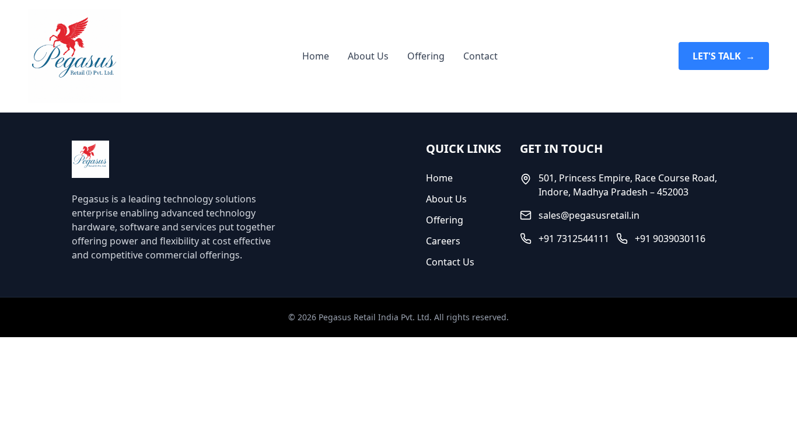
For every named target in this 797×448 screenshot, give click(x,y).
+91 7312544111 (574, 238)
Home (315, 56)
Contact (480, 56)
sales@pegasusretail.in (589, 215)
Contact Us (450, 262)
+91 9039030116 (670, 238)
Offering (426, 56)
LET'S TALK (724, 56)
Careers (443, 241)
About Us (368, 56)
